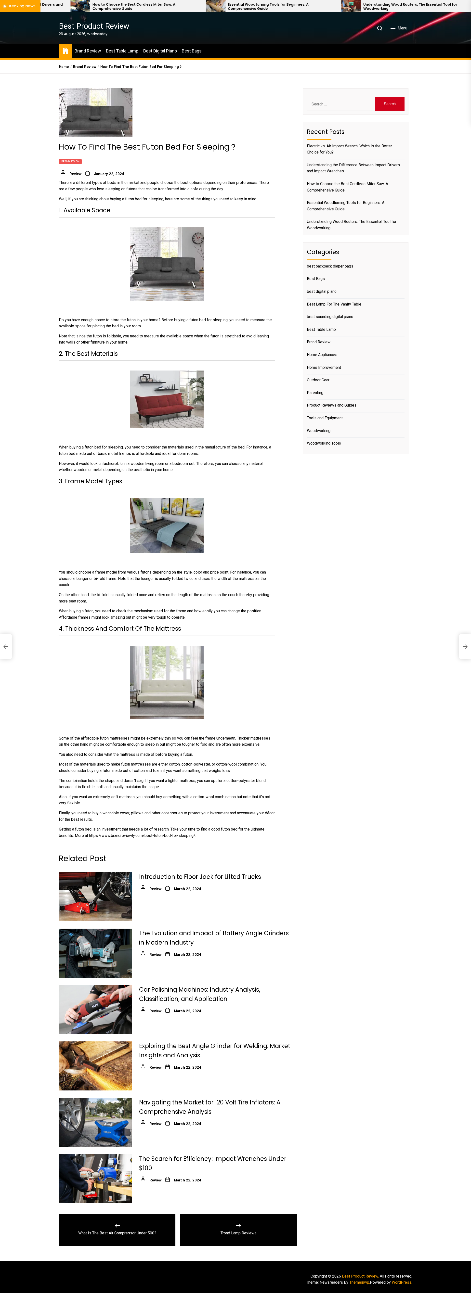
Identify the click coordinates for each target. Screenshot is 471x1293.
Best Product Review (94, 26)
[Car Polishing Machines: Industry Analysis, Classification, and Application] (95, 1009)
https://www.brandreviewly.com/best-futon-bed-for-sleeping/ (142, 835)
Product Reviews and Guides (331, 405)
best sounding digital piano (330, 316)
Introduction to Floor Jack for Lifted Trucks (200, 877)
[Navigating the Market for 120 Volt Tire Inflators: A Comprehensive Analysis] (95, 1122)
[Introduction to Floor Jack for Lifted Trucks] (95, 896)
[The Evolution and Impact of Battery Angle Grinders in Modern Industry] (95, 953)
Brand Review (88, 50)
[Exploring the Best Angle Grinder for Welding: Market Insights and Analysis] (95, 1065)
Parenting (315, 392)
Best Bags (192, 50)
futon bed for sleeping (144, 199)
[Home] (65, 50)
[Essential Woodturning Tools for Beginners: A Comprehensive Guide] (127, 6)
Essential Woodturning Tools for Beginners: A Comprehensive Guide (179, 6)
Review (75, 174)
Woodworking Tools (324, 443)
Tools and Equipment (325, 418)
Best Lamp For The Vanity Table (334, 304)
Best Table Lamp (122, 50)
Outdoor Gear (318, 380)
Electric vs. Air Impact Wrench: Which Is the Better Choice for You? (349, 149)
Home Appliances (322, 354)
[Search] (380, 28)
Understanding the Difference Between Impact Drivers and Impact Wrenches (353, 168)
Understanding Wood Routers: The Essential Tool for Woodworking (321, 6)
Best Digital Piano (160, 50)
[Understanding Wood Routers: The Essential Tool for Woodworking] (262, 6)
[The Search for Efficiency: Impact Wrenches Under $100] (95, 1178)
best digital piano (322, 291)
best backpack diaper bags (330, 266)
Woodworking (318, 430)
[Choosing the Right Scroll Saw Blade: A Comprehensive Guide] (397, 6)
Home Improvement (324, 367)
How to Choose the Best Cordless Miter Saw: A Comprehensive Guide (45, 6)
